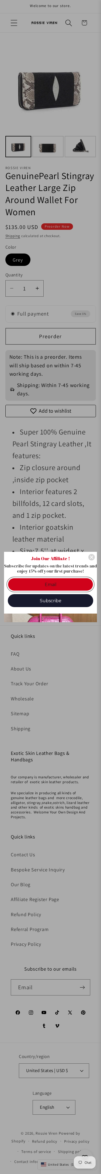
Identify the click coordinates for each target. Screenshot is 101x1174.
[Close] (91, 557)
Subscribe (50, 600)
